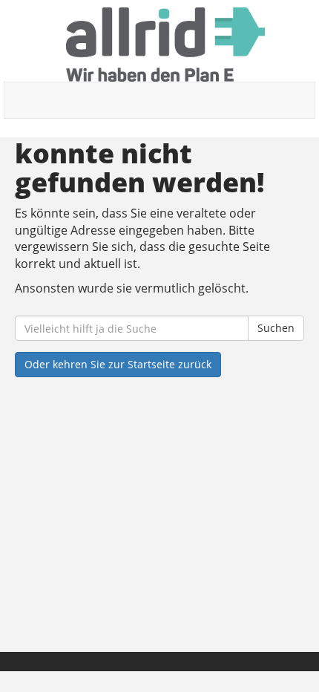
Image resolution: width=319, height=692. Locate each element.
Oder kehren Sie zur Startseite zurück (117, 364)
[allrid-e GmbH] (165, 44)
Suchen (276, 328)
